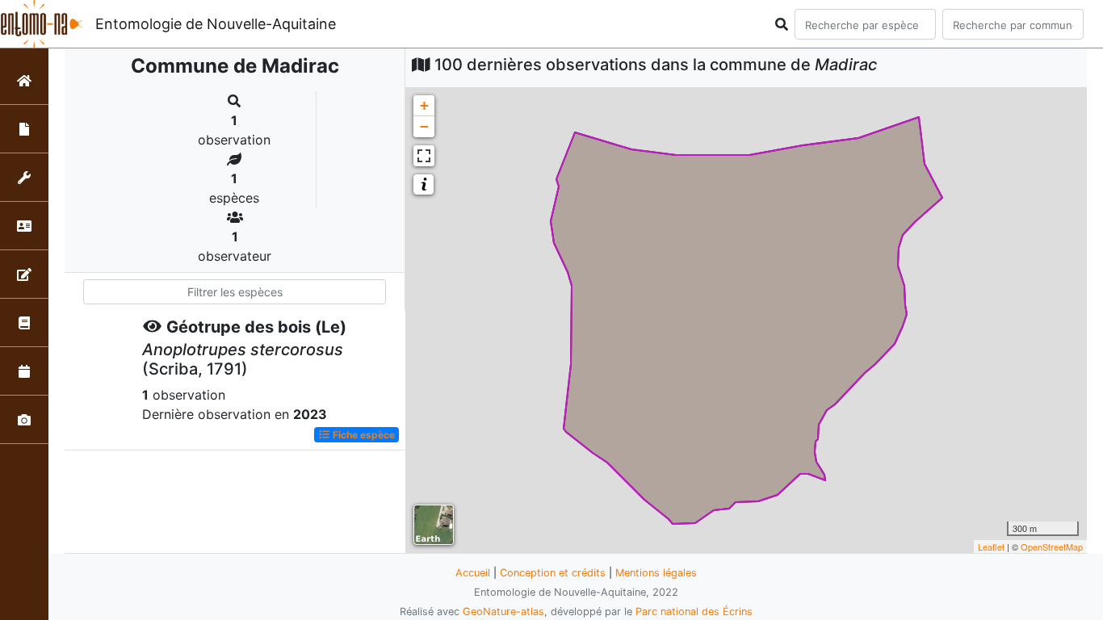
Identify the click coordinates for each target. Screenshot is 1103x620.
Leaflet (991, 546)
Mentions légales (656, 573)
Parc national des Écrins (694, 611)
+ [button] (424, 105)
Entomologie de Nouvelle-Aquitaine (215, 23)
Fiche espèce (362, 435)
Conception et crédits (553, 573)
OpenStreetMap (1052, 546)
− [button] (424, 126)
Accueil (472, 573)
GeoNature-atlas (503, 611)
